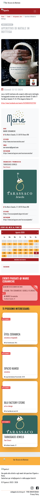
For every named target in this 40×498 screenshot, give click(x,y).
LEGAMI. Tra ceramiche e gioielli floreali (19, 290)
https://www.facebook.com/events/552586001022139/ (18, 103)
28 (25, 253)
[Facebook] (37, 488)
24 (4, 253)
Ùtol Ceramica (12, 334)
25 (9, 253)
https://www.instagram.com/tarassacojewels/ (17, 219)
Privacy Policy (34, 494)
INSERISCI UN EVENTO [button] (20, 260)
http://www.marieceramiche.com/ (14, 141)
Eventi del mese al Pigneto (11, 227)
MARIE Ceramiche (9, 131)
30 (36, 253)
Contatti (33, 478)
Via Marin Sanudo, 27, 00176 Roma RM (16, 207)
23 (36, 250)
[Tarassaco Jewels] (20, 424)
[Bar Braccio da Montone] (20, 4)
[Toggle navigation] (35, 11)
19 (15, 250)
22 (31, 250)
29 (31, 253)
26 (15, 253)
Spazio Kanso (11, 368)
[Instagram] (33, 488)
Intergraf (22, 492)
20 (20, 250)
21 (25, 250)
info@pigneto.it (16, 478)
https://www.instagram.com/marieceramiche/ (18, 153)
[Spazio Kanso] (20, 356)
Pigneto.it (6, 482)
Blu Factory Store (14, 403)
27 (20, 253)
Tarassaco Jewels (10, 164)
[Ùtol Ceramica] (20, 322)
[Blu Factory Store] (20, 390)
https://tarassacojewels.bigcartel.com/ (15, 214)
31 (4, 256)
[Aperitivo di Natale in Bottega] (20, 62)
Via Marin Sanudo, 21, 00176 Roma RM (16, 134)
